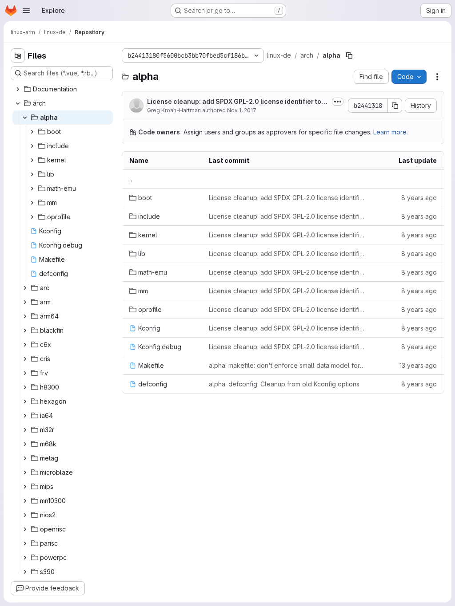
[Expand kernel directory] (32, 160)
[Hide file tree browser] (18, 55)
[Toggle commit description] (337, 102)
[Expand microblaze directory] (25, 472)
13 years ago (418, 365)
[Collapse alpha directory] (25, 117)
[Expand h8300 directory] (25, 387)
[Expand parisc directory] (25, 543)
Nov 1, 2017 (241, 110)
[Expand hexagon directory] (25, 401)
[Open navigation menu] (26, 11)
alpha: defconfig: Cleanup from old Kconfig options (284, 384)
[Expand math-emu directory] (32, 188)
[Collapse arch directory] (17, 103)
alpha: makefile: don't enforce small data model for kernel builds (287, 365)
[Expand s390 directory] (25, 572)
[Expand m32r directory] (25, 430)
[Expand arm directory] (25, 302)
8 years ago (419, 197)
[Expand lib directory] (32, 174)
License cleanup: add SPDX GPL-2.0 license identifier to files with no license (237, 102)
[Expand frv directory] (25, 373)
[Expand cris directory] (25, 359)
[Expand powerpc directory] (25, 557)
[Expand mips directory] (25, 486)
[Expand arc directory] (25, 288)
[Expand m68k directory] (25, 444)
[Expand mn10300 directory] (25, 501)
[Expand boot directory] (32, 131)
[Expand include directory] (32, 146)
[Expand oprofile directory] (32, 217)
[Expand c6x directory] (25, 344)
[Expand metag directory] (25, 458)
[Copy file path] (349, 55)
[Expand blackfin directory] (25, 330)
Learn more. (390, 132)
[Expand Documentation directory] (17, 89)
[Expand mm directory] (32, 202)
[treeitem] (62, 89)
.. (130, 179)
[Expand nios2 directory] (25, 515)
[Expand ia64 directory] (25, 415)
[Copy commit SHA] (395, 105)
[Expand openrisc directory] (25, 529)
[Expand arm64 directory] (25, 316)
